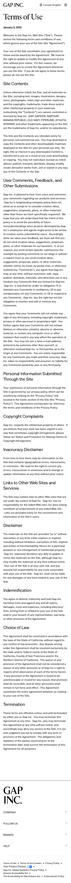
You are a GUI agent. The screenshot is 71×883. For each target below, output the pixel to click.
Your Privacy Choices (14, 866)
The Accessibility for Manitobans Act (21, 876)
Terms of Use (9, 863)
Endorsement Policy (54, 876)
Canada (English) (50, 5)
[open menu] (66, 5)
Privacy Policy (52, 863)
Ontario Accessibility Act (15, 873)
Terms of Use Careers (31, 863)
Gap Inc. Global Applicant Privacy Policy (23, 870)
